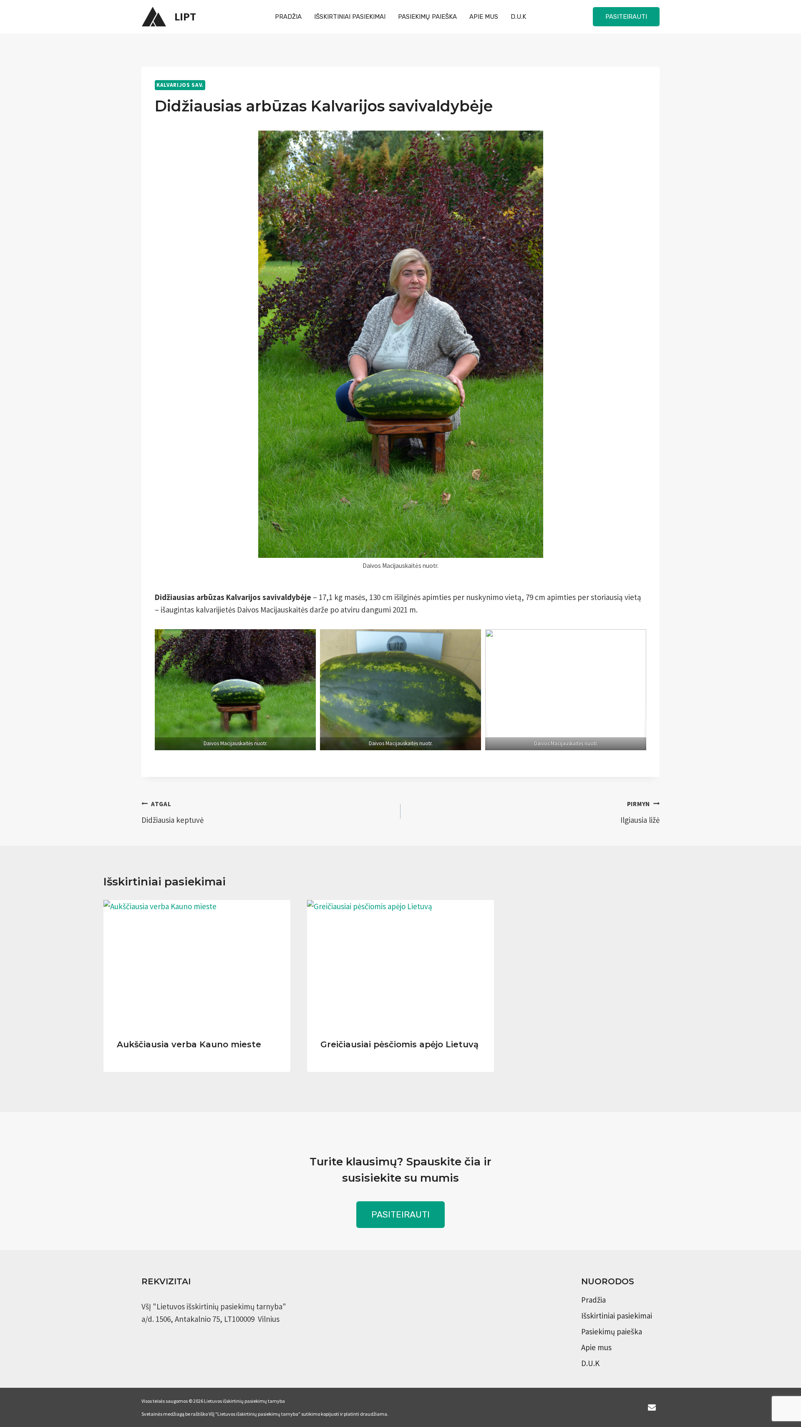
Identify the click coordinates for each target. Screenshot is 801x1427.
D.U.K (518, 16)
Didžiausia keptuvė (172, 812)
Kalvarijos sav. (180, 84)
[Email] (652, 1407)
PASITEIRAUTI (400, 1214)
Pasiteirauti (626, 16)
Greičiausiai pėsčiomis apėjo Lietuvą (399, 1044)
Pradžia (288, 16)
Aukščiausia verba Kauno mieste (189, 1044)
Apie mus (483, 16)
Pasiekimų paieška (427, 16)
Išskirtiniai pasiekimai (349, 16)
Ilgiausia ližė (640, 812)
